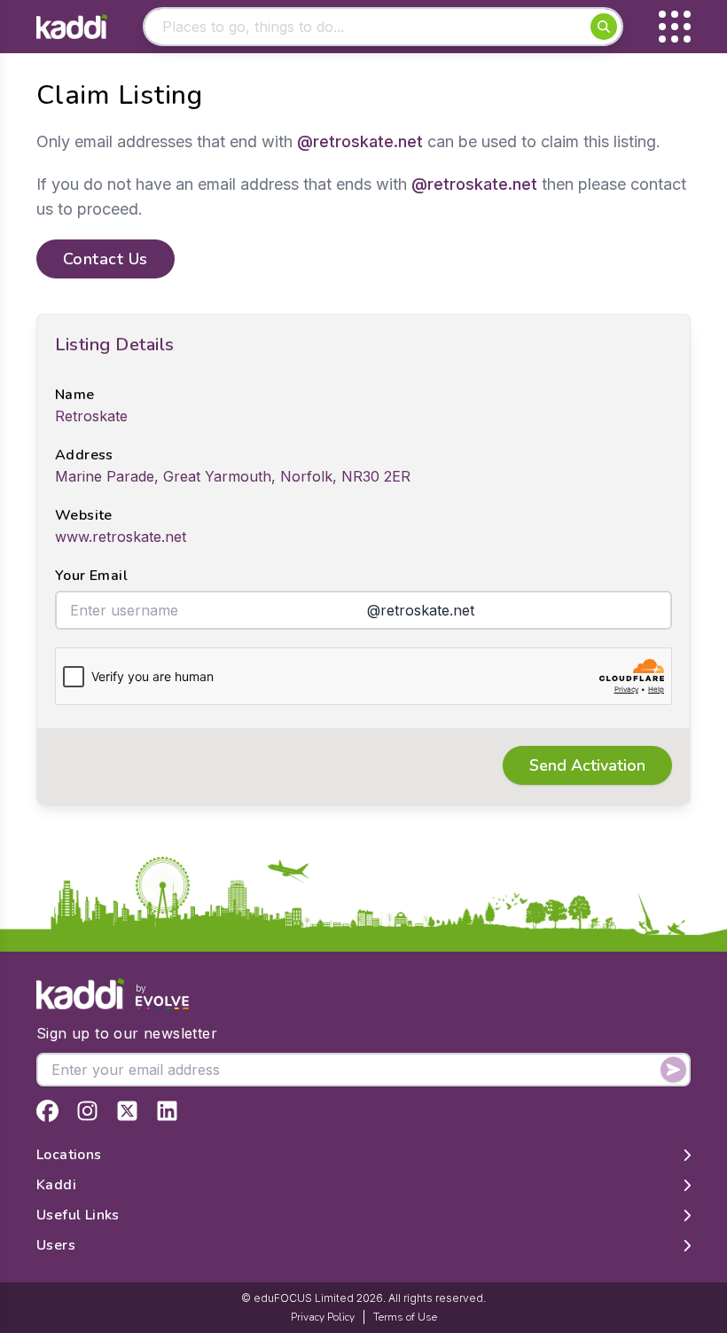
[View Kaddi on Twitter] (127, 1111)
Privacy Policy (323, 1317)
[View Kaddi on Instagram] (87, 1111)
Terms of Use (405, 1317)
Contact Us (105, 259)
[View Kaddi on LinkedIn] (167, 1111)
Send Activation (587, 765)
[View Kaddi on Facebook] (47, 1111)
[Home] (71, 26)
